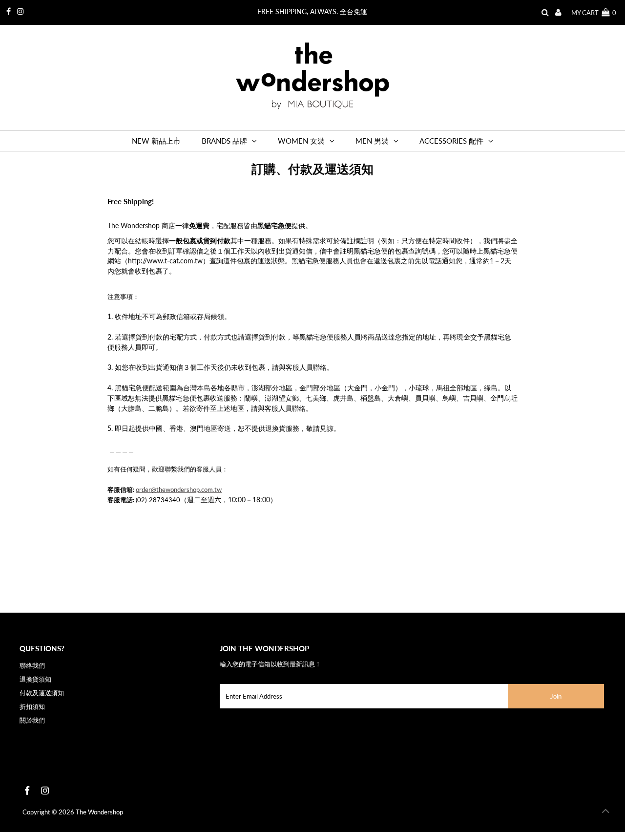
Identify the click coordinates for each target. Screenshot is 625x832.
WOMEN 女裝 (301, 140)
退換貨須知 (35, 679)
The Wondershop (99, 812)
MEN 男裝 (372, 140)
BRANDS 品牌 (224, 140)
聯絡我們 (32, 665)
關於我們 (32, 720)
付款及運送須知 (42, 693)
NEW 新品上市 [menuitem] (156, 140)
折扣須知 (32, 706)
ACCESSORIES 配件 (451, 140)
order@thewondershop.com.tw (179, 489)
